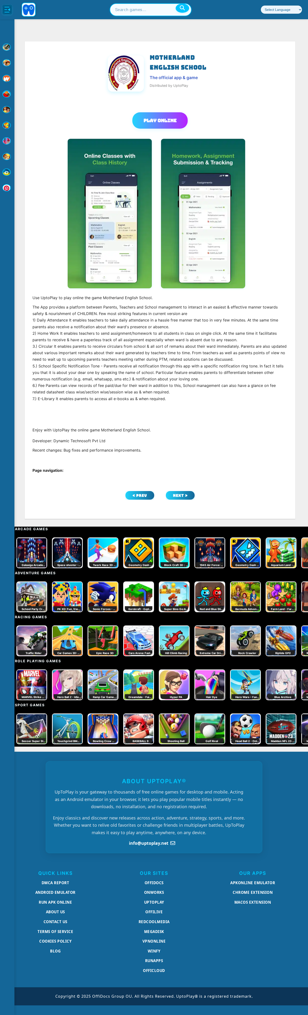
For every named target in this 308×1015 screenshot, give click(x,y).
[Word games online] (7, 172)
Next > (180, 495)
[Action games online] (7, 47)
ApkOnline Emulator (252, 882)
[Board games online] (7, 78)
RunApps (154, 960)
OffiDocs (154, 882)
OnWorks (154, 892)
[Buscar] (182, 8)
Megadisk (154, 931)
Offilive (154, 911)
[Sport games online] (7, 141)
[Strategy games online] (7, 156)
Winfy (154, 951)
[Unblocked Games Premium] (7, 188)
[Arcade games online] (7, 63)
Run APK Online (55, 902)
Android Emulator (55, 892)
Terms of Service (55, 931)
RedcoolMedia (154, 921)
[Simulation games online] (7, 125)
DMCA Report (55, 882)
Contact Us (55, 921)
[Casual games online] (7, 94)
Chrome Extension (253, 892)
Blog (55, 951)
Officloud (154, 970)
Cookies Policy (55, 941)
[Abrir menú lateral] (7, 9)
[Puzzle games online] (7, 110)
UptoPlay (154, 902)
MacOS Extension (252, 902)
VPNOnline (154, 941)
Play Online (160, 120)
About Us (55, 911)
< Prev (140, 495)
